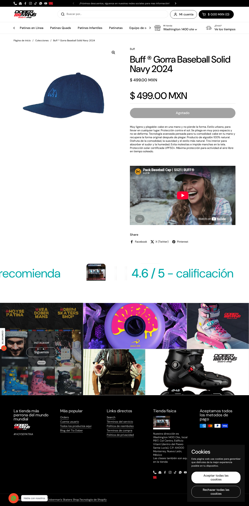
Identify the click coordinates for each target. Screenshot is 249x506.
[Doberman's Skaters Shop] (25, 14)
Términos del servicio (120, 421)
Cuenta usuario (69, 421)
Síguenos (41, 352)
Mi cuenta (186, 14)
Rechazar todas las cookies (216, 492)
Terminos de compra (119, 430)
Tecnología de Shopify (93, 499)
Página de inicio (22, 40)
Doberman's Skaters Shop (63, 499)
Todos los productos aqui (75, 426)
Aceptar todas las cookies (216, 477)
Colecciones (42, 40)
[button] (216, 14)
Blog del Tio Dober (71, 430)
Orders (64, 417)
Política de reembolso (120, 426)
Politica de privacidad (120, 435)
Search (111, 417)
